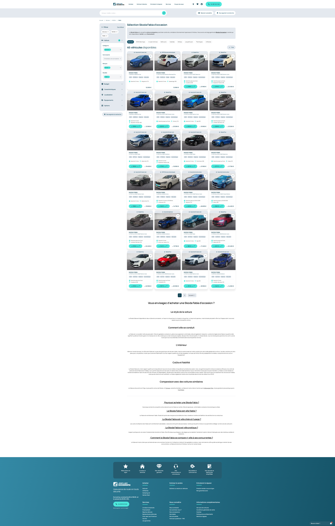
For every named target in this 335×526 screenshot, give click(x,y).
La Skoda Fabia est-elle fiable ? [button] (182, 411)
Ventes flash (146, 495)
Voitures (145, 488)
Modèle (105, 73)
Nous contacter (174, 507)
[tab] (181, 402)
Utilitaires (208, 42)
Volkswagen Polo (208, 388)
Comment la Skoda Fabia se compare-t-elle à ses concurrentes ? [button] (181, 438)
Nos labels (173, 514)
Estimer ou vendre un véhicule (179, 488)
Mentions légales (201, 516)
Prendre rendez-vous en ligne (205, 488)
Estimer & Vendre (142, 4)
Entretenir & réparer (156, 4)
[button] (163, 402)
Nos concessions (175, 512)
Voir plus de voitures (202, 507)
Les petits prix (189, 42)
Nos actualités (174, 516)
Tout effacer (120, 27)
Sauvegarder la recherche (226, 13)
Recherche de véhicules (149, 514)
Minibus (180, 42)
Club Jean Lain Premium (149, 516)
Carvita (144, 518)
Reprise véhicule (147, 512)
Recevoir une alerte (206, 13)
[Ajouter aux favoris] (150, 56)
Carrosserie (106, 55)
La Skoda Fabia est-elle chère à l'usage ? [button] (181, 419)
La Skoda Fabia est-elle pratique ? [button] (181, 427)
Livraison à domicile (148, 507)
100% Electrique (140, 42)
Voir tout (130, 42)
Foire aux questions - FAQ (177, 518)
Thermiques (199, 42)
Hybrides (172, 42)
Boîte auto (164, 42)
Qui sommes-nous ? (176, 510)
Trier (232, 47)
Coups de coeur (179, 4)
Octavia (168, 388)
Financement (146, 510)
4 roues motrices (153, 42)
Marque (105, 63)
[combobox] (112, 49)
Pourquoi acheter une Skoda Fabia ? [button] (181, 402)
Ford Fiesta (181, 390)
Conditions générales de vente (205, 510)
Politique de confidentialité (204, 514)
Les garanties (146, 521)
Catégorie (106, 45)
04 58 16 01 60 (215, 4)
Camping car (146, 493)
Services (168, 4)
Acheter (131, 4)
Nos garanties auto (202, 490)
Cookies (198, 512)
